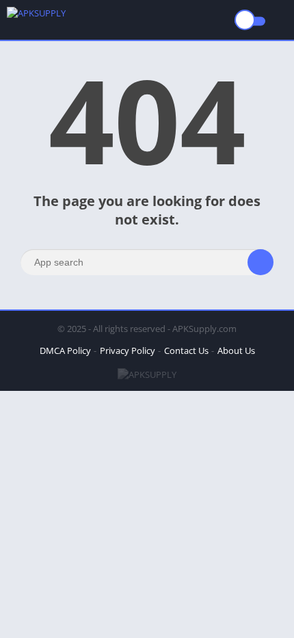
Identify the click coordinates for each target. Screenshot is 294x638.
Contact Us (186, 350)
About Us (236, 350)
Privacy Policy (127, 350)
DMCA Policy (65, 350)
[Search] (260, 262)
